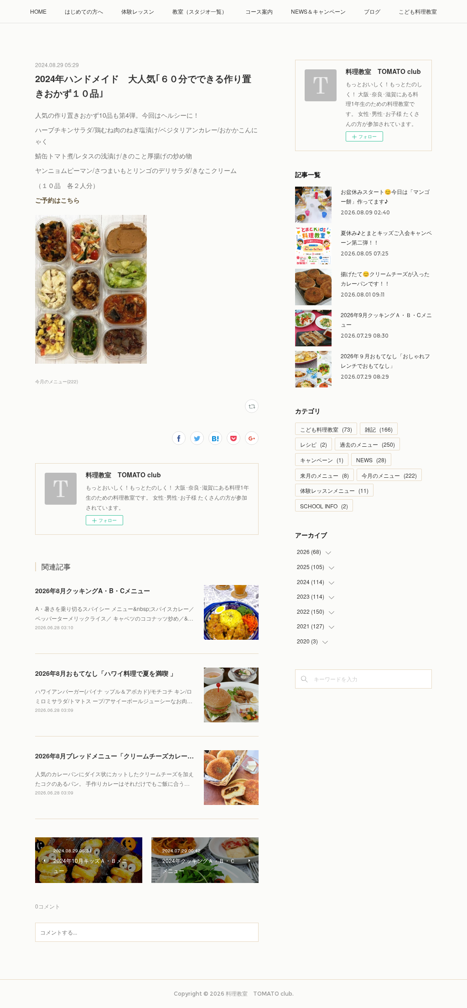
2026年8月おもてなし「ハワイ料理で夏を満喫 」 (105, 673)
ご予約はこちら (57, 199)
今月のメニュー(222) (56, 381)
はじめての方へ (84, 11)
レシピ (313, 444)
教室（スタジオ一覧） (199, 11)
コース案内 (259, 11)
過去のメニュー (367, 444)
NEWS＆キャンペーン (318, 11)
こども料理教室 (418, 11)
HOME (38, 11)
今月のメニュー (389, 475)
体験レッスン (137, 11)
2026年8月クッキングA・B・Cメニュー (92, 590)
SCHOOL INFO (324, 506)
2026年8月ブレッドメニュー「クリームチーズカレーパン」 (121, 755)
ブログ (372, 11)
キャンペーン (321, 460)
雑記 (379, 429)
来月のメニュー (324, 475)
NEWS (371, 460)
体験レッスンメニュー (334, 490)
